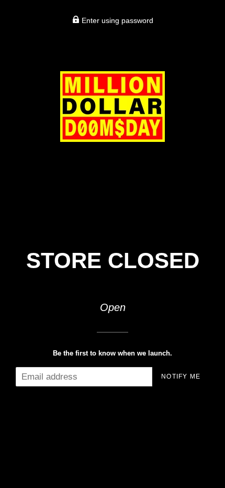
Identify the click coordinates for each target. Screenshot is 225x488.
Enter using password (116, 20)
